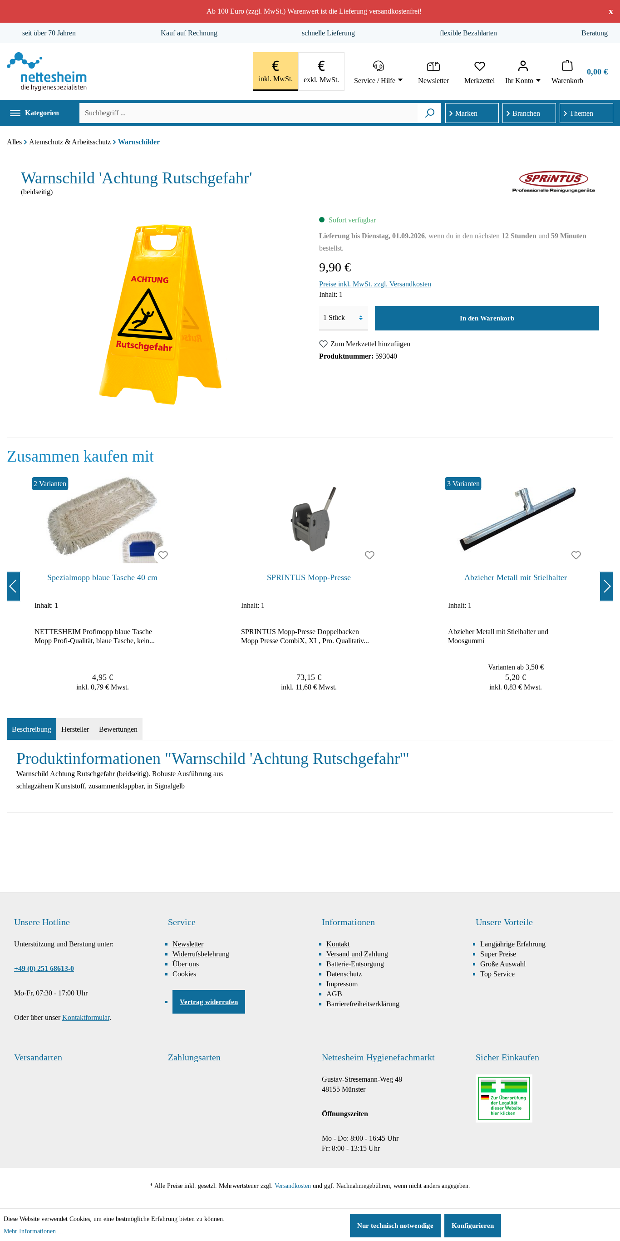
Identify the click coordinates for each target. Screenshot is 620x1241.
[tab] (31, 729)
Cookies (184, 974)
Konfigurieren (473, 1225)
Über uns (185, 964)
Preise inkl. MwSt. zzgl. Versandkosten (375, 284)
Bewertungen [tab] (118, 729)
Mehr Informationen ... (33, 1231)
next (606, 586)
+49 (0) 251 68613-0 (44, 968)
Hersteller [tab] (75, 729)
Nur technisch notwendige (395, 1225)
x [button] (611, 11)
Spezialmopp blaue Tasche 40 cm (102, 577)
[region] (310, 586)
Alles (14, 142)
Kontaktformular (85, 1017)
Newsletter (187, 944)
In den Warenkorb (487, 318)
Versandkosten (293, 1185)
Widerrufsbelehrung (200, 954)
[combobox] (248, 113)
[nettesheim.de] (47, 71)
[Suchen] (429, 113)
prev (13, 586)
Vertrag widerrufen (209, 1001)
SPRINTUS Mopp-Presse (309, 577)
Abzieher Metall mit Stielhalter (515, 577)
